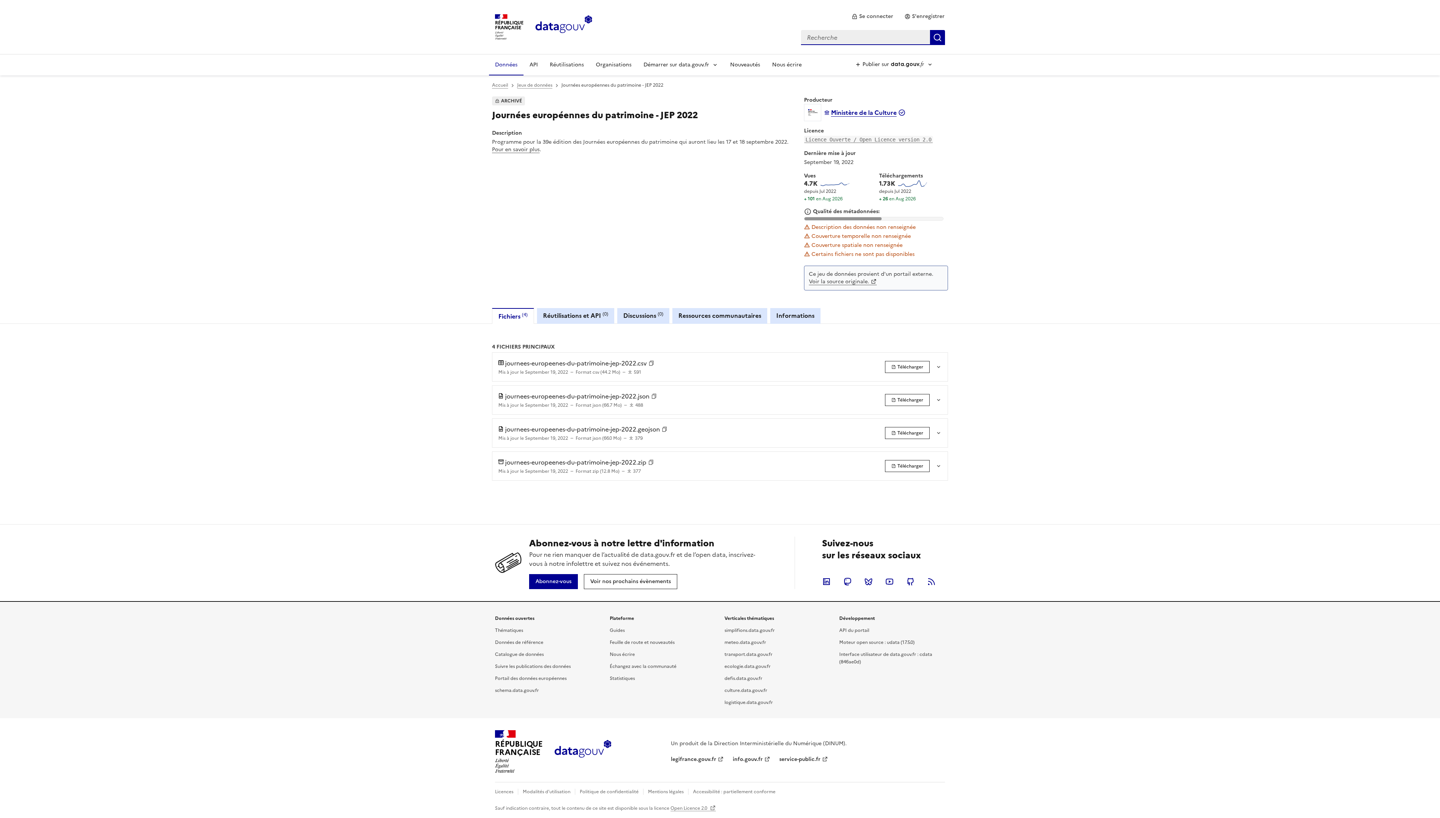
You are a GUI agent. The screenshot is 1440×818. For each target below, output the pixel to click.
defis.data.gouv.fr (743, 678)
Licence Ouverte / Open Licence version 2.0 (869, 140)
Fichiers (513, 316)
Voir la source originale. (839, 282)
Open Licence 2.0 (689, 808)
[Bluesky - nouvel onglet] (868, 581)
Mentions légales (666, 791)
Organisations (614, 65)
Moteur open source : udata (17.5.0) (877, 642)
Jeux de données (534, 85)
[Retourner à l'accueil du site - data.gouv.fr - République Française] (583, 752)
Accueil (500, 85)
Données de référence (519, 642)
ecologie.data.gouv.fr (747, 666)
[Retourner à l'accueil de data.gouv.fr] (564, 26)
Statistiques (622, 678)
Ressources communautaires (719, 315)
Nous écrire (787, 65)
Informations (795, 315)
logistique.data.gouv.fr (748, 702)
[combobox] (873, 37)
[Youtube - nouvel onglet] (889, 581)
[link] (872, 16)
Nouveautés (745, 65)
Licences (504, 791)
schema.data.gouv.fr (517, 690)
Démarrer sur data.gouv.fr (676, 65)
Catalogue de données (519, 654)
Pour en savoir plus (516, 149)
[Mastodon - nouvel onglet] (847, 581)
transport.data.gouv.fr (748, 654)
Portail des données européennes (531, 678)
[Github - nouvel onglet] (910, 581)
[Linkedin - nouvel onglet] (826, 581)
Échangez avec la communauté (643, 666)
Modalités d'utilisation (546, 791)
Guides (617, 630)
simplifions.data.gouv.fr (749, 630)
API (534, 65)
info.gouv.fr (748, 759)
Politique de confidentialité (609, 791)
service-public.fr (799, 759)
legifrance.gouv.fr (693, 759)
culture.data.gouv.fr (745, 690)
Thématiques (509, 630)
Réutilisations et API (575, 315)
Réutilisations (567, 65)
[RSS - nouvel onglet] (931, 581)
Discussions (643, 315)
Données (506, 65)
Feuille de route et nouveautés (642, 642)
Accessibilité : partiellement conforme (734, 791)
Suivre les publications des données (533, 666)
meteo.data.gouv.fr (745, 642)
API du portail (854, 630)
